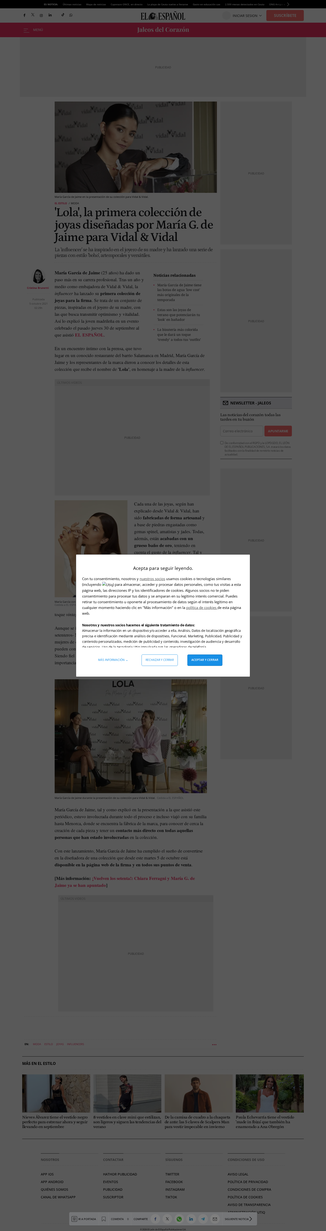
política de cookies (201, 607)
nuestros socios (152, 578)
